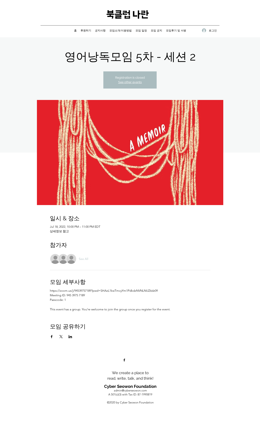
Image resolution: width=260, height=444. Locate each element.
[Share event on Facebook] (51, 336)
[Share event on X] (61, 336)
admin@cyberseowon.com (130, 390)
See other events (130, 82)
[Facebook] (124, 360)
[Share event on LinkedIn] (70, 336)
